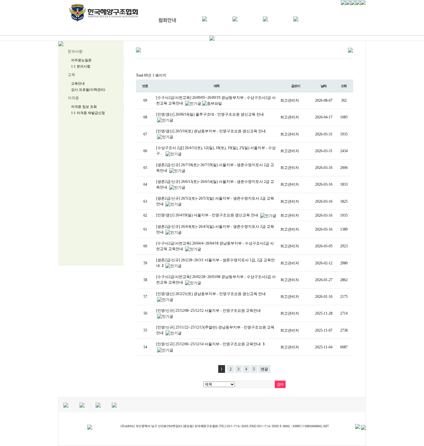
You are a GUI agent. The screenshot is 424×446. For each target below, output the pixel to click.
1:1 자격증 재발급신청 (88, 113)
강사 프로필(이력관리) (88, 89)
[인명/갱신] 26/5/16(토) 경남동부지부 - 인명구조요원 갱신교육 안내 (211, 131)
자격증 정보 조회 (84, 106)
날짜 (324, 86)
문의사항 (75, 51)
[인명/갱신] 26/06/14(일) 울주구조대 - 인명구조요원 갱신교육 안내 (210, 114)
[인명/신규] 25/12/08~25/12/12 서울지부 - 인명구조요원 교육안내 (208, 310)
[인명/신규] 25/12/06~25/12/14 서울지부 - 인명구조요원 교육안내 (210, 344)
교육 (71, 75)
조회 (344, 86)
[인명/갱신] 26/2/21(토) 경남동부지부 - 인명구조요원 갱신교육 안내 (211, 294)
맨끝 (264, 369)
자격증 (73, 98)
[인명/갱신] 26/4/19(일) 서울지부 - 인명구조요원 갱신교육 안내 (207, 215)
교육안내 (78, 83)
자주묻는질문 (81, 60)
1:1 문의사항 (80, 66)
